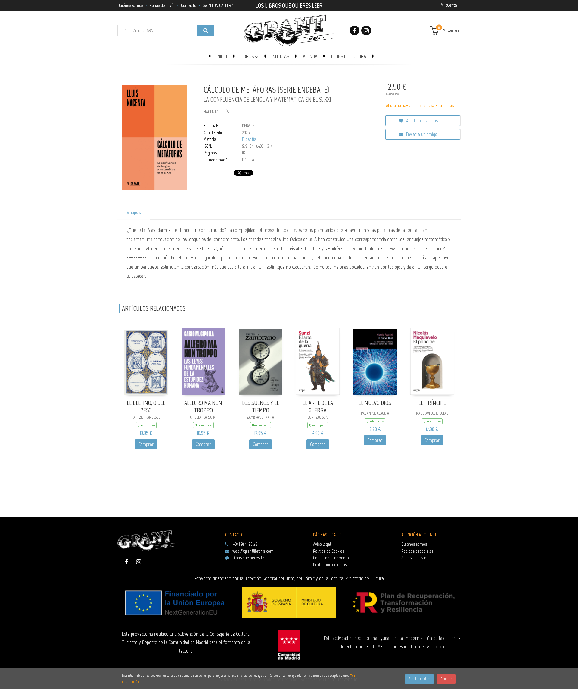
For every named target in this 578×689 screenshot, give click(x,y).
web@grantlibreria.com (252, 551)
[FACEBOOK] (354, 30)
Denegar (446, 679)
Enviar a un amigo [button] (421, 134)
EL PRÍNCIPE (432, 402)
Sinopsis (134, 212)
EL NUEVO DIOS (375, 402)
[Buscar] (205, 30)
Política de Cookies (328, 551)
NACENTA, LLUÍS (216, 112)
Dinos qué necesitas (249, 558)
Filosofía (249, 139)
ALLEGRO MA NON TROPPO (203, 406)
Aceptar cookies (419, 679)
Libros (248, 56)
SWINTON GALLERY (218, 5)
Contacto (188, 5)
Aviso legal (322, 544)
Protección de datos (330, 564)
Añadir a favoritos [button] (421, 121)
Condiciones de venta (331, 558)
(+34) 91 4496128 (244, 544)
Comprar (146, 444)
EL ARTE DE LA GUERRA (318, 406)
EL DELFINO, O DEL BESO (146, 406)
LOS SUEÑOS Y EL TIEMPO (260, 406)
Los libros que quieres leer (289, 5)
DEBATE (248, 125)
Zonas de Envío (162, 5)
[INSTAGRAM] (366, 30)
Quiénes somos (130, 5)
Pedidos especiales (417, 551)
